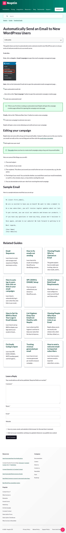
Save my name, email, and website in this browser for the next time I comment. (30, 429)
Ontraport (21, 463)
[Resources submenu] (31, 9)
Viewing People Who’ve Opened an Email (53, 254)
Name (8, 406)
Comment (9, 384)
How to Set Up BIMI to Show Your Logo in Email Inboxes (12, 316)
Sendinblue (13, 464)
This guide (11, 150)
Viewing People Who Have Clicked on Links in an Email (53, 317)
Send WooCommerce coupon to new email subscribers (16, 478)
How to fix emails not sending (31, 253)
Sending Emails (18, 20)
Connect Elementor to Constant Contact (13, 469)
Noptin (5, 20)
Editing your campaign (17, 130)
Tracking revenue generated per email (32, 347)
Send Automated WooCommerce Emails (13, 474)
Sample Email (11, 187)
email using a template (46, 138)
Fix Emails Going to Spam (12, 345)
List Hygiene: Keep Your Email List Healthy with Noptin (32, 317)
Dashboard (59, 9)
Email (8, 414)
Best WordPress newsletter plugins (11, 483)
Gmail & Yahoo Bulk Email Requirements (53, 282)
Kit (8, 464)
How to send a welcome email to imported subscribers (53, 347)
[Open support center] (63, 530)
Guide (10, 20)
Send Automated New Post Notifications (13, 458)
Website (8, 421)
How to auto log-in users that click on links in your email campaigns (11, 285)
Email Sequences (10, 252)
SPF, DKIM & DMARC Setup (32, 281)
